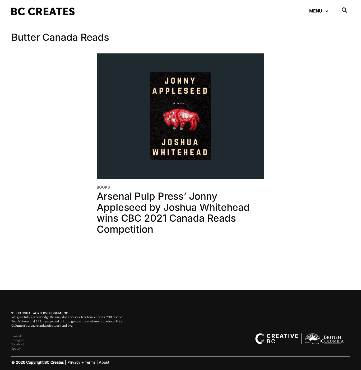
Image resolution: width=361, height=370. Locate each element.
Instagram (18, 340)
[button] (344, 10)
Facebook (18, 344)
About (104, 362)
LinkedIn (17, 336)
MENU (315, 10)
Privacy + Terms (81, 362)
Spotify (16, 348)
